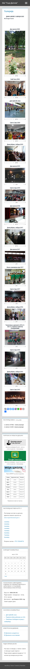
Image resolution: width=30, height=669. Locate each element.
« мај (5, 576)
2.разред (6, 524)
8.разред (6, 537)
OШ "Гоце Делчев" (10, 3)
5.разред (6, 530)
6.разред (6, 533)
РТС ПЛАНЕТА (19, 541)
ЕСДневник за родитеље (11, 633)
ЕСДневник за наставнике (12, 635)
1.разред (6, 521)
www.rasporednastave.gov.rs (12, 517)
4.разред (6, 528)
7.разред (6, 535)
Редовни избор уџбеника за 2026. (15, 617)
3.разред (6, 526)
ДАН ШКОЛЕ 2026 (11, 615)
